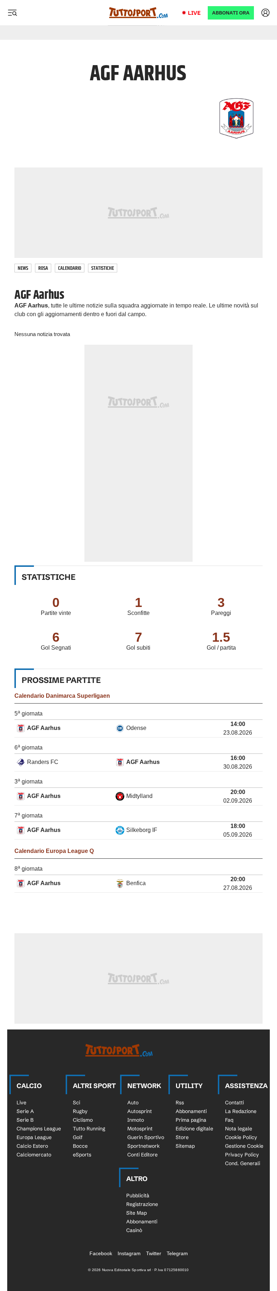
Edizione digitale (194, 1128)
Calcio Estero (32, 1146)
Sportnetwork (143, 1146)
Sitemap (185, 1146)
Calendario (69, 268)
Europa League (34, 1137)
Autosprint (139, 1111)
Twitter (153, 1253)
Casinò (134, 1230)
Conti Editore (142, 1154)
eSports (82, 1154)
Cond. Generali (242, 1163)
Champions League (39, 1128)
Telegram (177, 1253)
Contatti (234, 1102)
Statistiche (102, 268)
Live (194, 13)
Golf (78, 1137)
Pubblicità (137, 1195)
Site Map (136, 1213)
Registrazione (142, 1204)
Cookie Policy (241, 1137)
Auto (132, 1102)
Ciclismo (83, 1120)
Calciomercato (34, 1154)
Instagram (129, 1253)
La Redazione (240, 1111)
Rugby (80, 1111)
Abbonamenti (191, 1111)
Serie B (25, 1120)
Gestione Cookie (244, 1146)
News (23, 268)
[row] (138, 729)
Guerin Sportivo (145, 1137)
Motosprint (140, 1128)
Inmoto (135, 1120)
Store (182, 1137)
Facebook (100, 1253)
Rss (180, 1102)
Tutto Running (89, 1128)
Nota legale (238, 1128)
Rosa (43, 268)
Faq (229, 1120)
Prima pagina (191, 1120)
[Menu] (12, 13)
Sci (76, 1102)
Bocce (80, 1146)
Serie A (25, 1111)
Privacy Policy (242, 1154)
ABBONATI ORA (231, 12)
